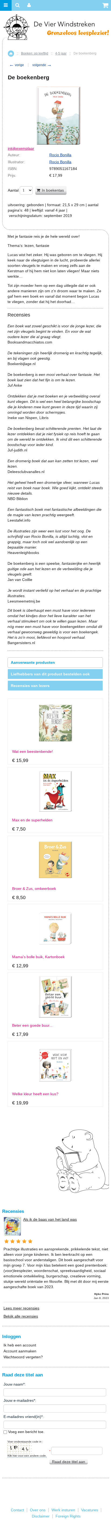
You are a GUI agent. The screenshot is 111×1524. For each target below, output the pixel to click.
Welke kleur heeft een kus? (35, 1094)
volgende (42, 65)
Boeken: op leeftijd (34, 53)
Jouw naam (13, 1384)
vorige (16, 65)
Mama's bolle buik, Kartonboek (38, 957)
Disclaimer (41, 1516)
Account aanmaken (20, 1351)
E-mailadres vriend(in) (22, 1416)
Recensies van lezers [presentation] (30, 685)
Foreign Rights (68, 1516)
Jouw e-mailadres (19, 1400)
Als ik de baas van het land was (50, 1219)
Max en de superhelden (32, 820)
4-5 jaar (61, 53)
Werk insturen (63, 1510)
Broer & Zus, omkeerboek (34, 889)
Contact (17, 1510)
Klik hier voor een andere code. (27, 1455)
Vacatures (89, 1510)
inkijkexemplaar (21, 148)
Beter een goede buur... (32, 1025)
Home (11, 53)
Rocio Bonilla (60, 155)
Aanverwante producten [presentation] (33, 662)
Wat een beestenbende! (32, 752)
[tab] (55, 662)
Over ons (38, 1510)
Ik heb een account (20, 1345)
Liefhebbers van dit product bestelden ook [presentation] (50, 674)
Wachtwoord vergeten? (23, 1357)
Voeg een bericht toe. (25, 1432)
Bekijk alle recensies (21, 1316)
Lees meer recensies (21, 1308)
